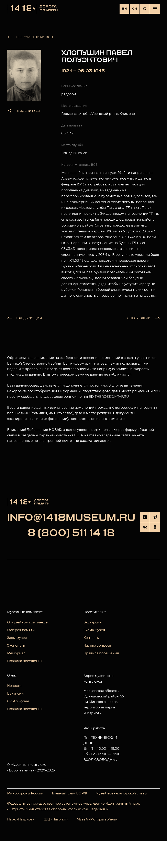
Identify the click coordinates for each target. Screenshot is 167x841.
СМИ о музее (18, 701)
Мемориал (16, 653)
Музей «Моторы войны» (97, 819)
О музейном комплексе (27, 622)
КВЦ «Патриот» (55, 819)
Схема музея (94, 630)
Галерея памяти (21, 630)
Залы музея (17, 638)
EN (124, 9)
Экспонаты (16, 645)
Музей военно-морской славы (121, 793)
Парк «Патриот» (20, 819)
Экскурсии (93, 622)
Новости (14, 686)
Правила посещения (25, 661)
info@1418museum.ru (71, 518)
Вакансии (15, 693)
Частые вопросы (98, 645)
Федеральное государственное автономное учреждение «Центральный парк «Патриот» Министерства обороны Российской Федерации (73, 806)
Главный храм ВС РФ (69, 793)
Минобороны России (25, 793)
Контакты (92, 638)
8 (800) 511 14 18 (71, 533)
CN (134, 9)
